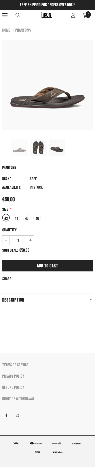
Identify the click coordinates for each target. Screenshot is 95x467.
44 (16, 218)
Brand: (7, 179)
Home (6, 30)
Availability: (11, 187)
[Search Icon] (17, 15)
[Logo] (47, 15)
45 (26, 218)
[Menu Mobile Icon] (5, 15)
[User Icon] (73, 15)
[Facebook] (6, 415)
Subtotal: (10, 250)
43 (6, 218)
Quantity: (9, 230)
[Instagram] (17, 415)
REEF (33, 179)
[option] (47, 85)
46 (37, 218)
